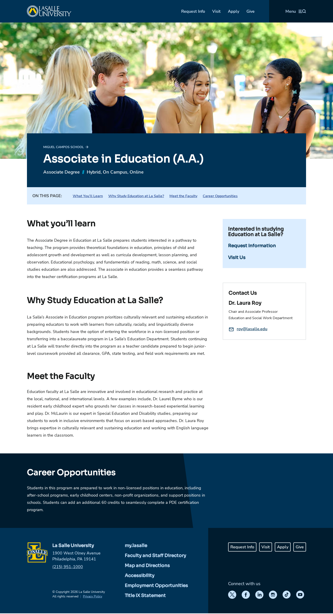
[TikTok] (286, 595)
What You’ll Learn (88, 196)
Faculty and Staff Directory (155, 555)
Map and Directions (147, 565)
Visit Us (237, 257)
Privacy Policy (92, 596)
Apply (233, 11)
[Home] (49, 11)
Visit (216, 11)
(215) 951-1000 (67, 566)
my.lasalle (136, 545)
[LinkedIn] (259, 595)
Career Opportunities (220, 196)
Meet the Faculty (183, 196)
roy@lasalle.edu (252, 329)
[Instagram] (273, 595)
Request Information (252, 246)
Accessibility (139, 575)
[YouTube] (300, 595)
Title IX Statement (145, 595)
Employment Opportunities (156, 585)
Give (250, 11)
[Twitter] (232, 595)
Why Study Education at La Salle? (136, 196)
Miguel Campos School (63, 147)
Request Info (193, 11)
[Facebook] (246, 595)
